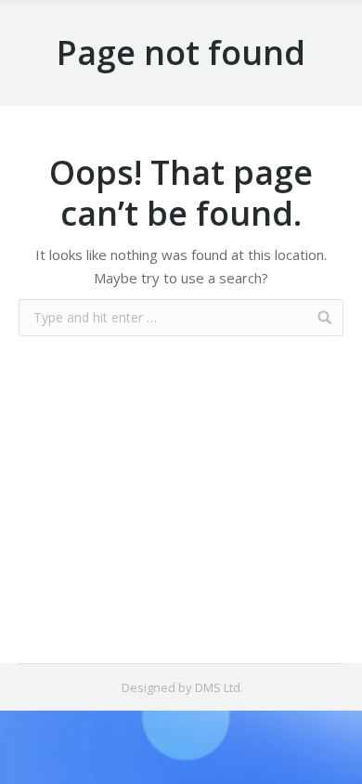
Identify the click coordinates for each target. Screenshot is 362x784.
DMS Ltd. (219, 687)
